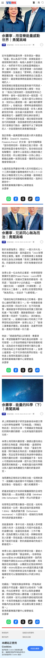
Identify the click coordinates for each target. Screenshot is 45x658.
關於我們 (5, 637)
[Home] (11, 2)
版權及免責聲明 (28, 633)
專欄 (3, 45)
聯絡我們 (5, 633)
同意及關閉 (34, 649)
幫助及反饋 (26, 637)
